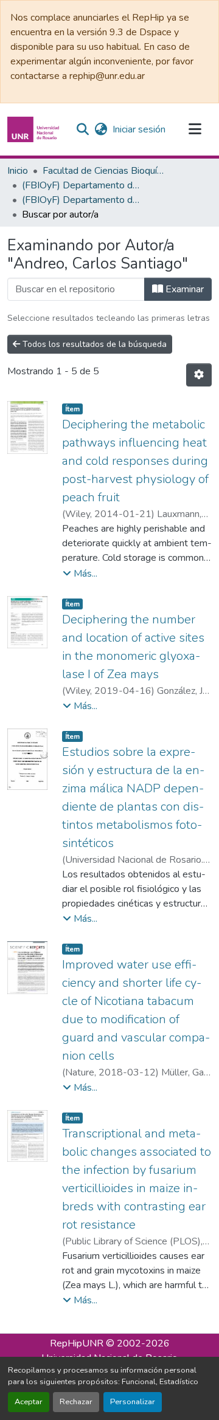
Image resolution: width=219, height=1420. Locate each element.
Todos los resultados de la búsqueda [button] (93, 344)
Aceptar (29, 1401)
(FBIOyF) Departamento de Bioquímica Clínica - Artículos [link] (83, 200)
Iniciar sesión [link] (139, 129)
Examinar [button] (183, 289)
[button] (34, 129)
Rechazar (76, 1401)
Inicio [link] (17, 170)
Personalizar (132, 1401)
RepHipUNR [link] (76, 1343)
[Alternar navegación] (195, 129)
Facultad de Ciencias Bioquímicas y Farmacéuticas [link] (103, 170)
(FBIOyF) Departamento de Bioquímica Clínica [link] (83, 185)
